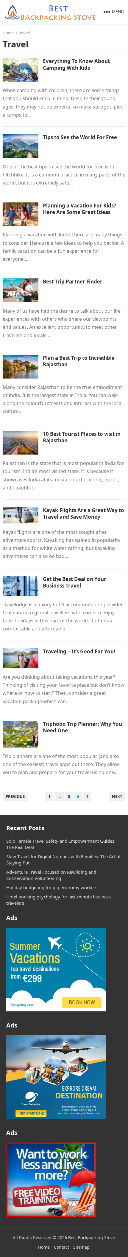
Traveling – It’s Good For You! (79, 651)
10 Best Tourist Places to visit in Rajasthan (82, 437)
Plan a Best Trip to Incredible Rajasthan (79, 361)
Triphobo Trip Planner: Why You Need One (82, 727)
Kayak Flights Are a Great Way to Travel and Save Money (83, 513)
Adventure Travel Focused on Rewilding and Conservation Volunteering (51, 875)
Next (117, 796)
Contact (61, 1247)
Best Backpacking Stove (91, 1237)
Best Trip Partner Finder (72, 281)
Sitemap (81, 1247)
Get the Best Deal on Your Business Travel (74, 582)
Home (8, 32)
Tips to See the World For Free (80, 137)
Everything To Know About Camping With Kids (76, 64)
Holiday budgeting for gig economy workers (51, 887)
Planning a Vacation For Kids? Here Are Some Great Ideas (79, 209)
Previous (15, 796)
